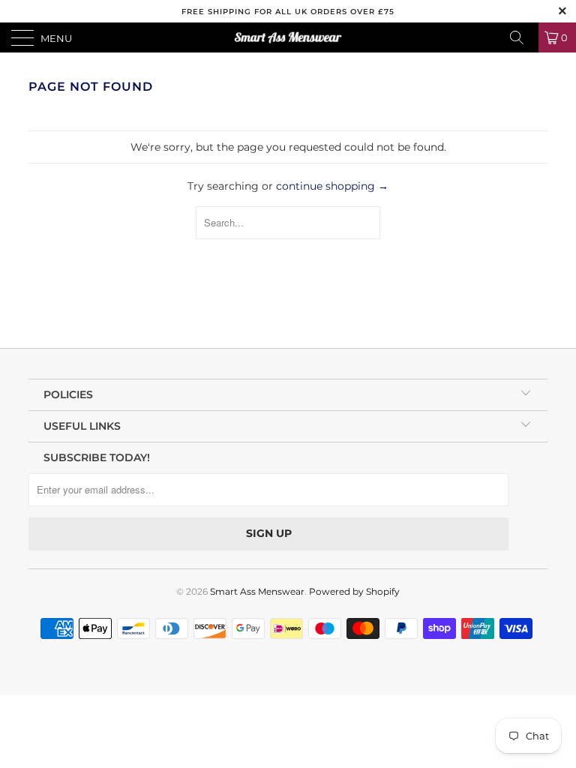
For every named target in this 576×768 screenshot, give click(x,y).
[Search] (522, 37)
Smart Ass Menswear (257, 591)
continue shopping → (332, 186)
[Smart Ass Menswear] (288, 37)
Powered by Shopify (354, 591)
